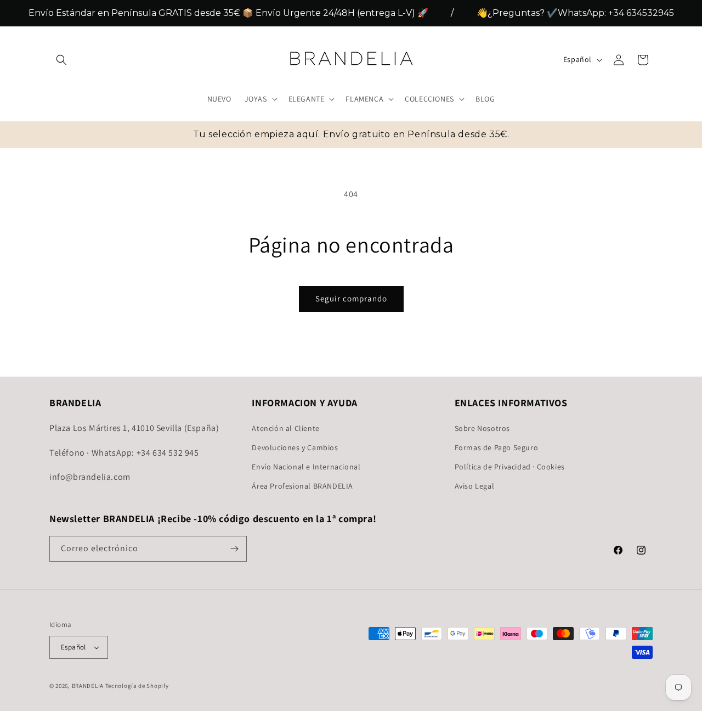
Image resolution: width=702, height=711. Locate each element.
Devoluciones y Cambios (295, 447)
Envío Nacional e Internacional (306, 466)
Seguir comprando (351, 298)
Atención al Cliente (285, 428)
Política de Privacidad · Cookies (510, 466)
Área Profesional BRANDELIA (302, 486)
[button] (61, 60)
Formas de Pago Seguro (497, 447)
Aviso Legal (475, 486)
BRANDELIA (88, 686)
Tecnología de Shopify (137, 686)
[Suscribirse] (234, 549)
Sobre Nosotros (482, 428)
